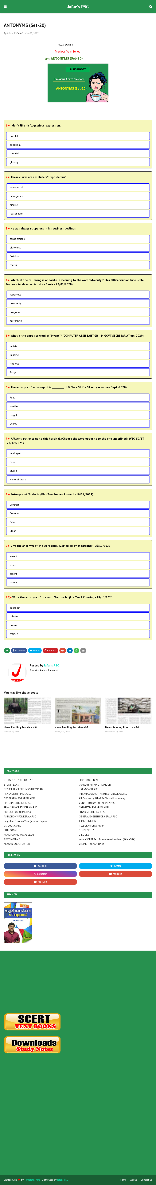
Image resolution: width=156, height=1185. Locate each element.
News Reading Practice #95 (71, 727)
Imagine (14, 355)
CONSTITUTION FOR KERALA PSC (97, 803)
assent (13, 573)
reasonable (16, 213)
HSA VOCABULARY (88, 789)
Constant (14, 513)
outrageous (16, 196)
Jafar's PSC (12, 33)
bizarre (14, 205)
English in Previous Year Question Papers (25, 821)
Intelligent (15, 453)
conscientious (17, 238)
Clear (13, 531)
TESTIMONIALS (12, 839)
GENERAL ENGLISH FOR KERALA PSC (98, 816)
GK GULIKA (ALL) (12, 825)
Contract (14, 504)
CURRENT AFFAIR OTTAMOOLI (95, 784)
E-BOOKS (84, 834)
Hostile (14, 406)
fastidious (15, 256)
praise (13, 625)
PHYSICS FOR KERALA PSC (92, 812)
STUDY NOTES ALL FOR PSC (18, 780)
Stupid (13, 470)
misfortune (16, 320)
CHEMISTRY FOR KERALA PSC (94, 807)
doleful (14, 136)
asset (13, 565)
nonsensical (16, 187)
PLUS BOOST (11, 830)
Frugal (13, 415)
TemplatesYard (32, 1179)
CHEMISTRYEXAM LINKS (91, 844)
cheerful (14, 153)
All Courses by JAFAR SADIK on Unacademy (102, 798)
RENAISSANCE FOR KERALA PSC (20, 807)
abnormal (15, 144)
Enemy (13, 423)
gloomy (14, 162)
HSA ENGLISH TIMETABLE (17, 793)
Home (123, 1179)
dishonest (15, 247)
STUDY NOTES (87, 830)
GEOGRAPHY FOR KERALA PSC (20, 798)
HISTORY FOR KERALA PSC (17, 803)
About (133, 1179)
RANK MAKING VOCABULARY (19, 834)
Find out (14, 363)
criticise (14, 634)
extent (13, 582)
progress (15, 312)
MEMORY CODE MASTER (17, 844)
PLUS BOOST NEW (88, 780)
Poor (12, 462)
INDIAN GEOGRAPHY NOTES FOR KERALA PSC (103, 793)
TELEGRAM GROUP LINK (91, 825)
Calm (12, 522)
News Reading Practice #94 (122, 727)
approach (15, 607)
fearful (14, 265)
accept (13, 556)
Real (12, 397)
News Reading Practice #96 (20, 727)
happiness (15, 294)
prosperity (15, 303)
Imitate (14, 346)
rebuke (14, 616)
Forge (13, 372)
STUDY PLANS (11, 784)
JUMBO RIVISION (87, 821)
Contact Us (146, 1179)
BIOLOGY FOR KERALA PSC (18, 812)
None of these (18, 479)
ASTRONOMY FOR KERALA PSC (20, 816)
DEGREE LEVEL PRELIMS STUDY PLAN (23, 789)
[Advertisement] (78, 981)
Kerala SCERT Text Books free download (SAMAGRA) (107, 839)
